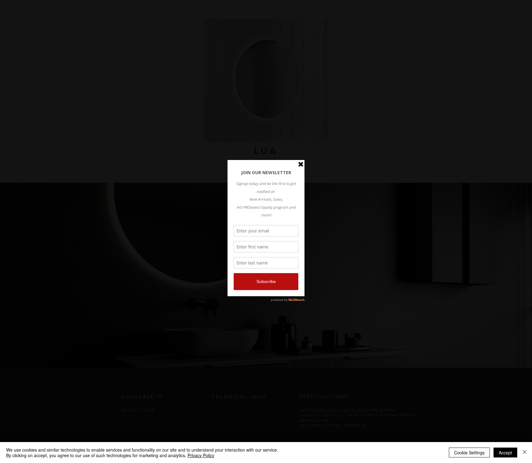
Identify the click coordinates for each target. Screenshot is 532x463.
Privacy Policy (200, 455)
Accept (505, 452)
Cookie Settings (469, 452)
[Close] (524, 452)
